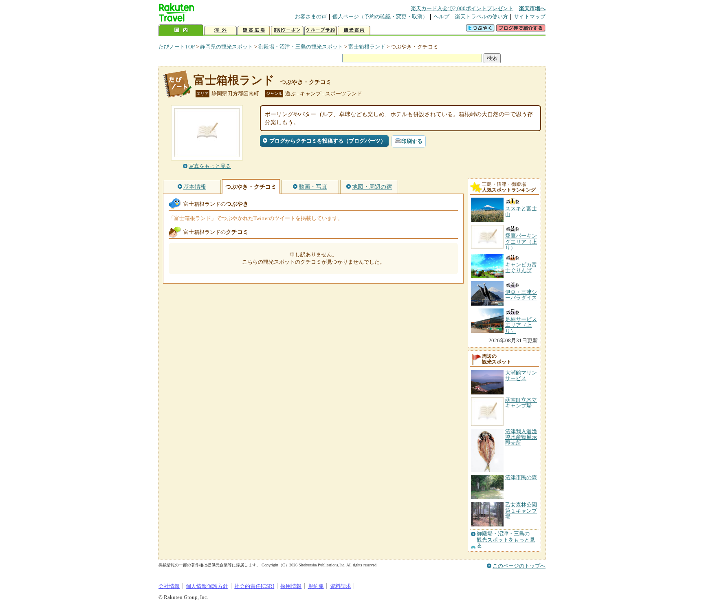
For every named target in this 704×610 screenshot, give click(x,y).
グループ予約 (320, 30)
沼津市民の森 (521, 477)
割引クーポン (287, 30)
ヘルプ (441, 16)
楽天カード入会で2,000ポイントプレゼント (462, 8)
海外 (220, 30)
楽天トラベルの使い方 (481, 16)
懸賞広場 (254, 30)
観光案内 (354, 30)
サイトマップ (530, 16)
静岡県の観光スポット (226, 47)
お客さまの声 (311, 16)
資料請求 (340, 586)
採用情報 (290, 586)
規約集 (316, 586)
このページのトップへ (519, 566)
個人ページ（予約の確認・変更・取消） (380, 16)
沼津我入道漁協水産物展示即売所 (521, 437)
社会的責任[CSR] (254, 586)
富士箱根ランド (366, 47)
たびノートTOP (176, 47)
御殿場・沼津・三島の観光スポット (300, 47)
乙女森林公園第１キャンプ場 (521, 511)
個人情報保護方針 (207, 586)
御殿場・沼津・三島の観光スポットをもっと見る (506, 539)
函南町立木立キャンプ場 (521, 403)
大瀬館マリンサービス (521, 375)
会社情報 (169, 586)
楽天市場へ (532, 8)
